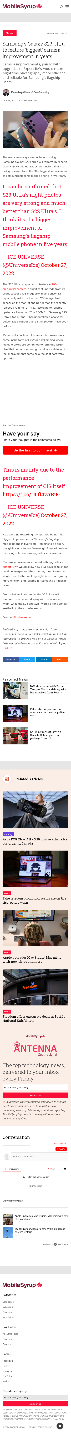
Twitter (27, 659)
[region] (35, 1192)
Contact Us (8, 1301)
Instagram (8, 1371)
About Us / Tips (10, 1333)
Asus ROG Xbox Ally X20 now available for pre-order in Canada (35, 841)
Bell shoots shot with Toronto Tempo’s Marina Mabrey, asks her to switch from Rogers (48, 689)
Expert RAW (10, 567)
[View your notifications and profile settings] (65, 1168)
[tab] (12, 1169)
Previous (52, 33)
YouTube (7, 1376)
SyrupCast (8, 1306)
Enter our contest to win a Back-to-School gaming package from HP (45, 735)
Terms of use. (45, 1427)
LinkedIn (44, 659)
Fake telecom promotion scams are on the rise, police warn (47, 712)
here (9, 648)
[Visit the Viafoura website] (61, 1244)
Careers (7, 1344)
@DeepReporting (40, 92)
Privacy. (33, 1427)
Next (64, 33)
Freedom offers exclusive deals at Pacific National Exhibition (34, 1018)
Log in (55, 1144)
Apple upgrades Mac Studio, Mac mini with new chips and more (32, 959)
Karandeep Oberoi (21, 92)
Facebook (11, 659)
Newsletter (8, 1317)
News (9, 33)
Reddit (60, 659)
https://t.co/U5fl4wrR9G (32, 494)
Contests (7, 1312)
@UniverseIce (22, 617)
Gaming (8, 834)
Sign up (63, 1144)
